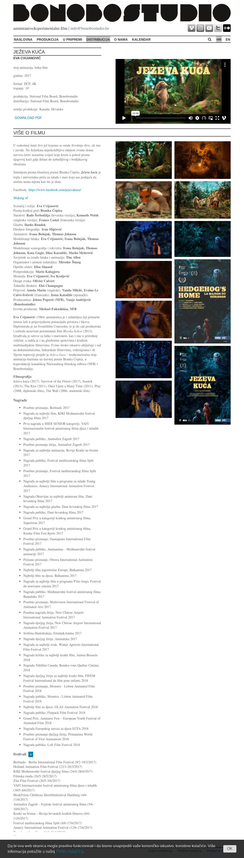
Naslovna (23, 39)
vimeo (191, 28)
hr (219, 39)
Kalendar (141, 39)
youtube (209, 28)
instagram (200, 28)
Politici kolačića (69, 851)
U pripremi (72, 39)
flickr (227, 28)
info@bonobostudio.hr (90, 28)
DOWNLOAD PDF (28, 118)
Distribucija (98, 39)
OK (230, 849)
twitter (218, 28)
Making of (21, 198)
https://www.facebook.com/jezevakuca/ (55, 189)
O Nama (121, 39)
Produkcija (48, 39)
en (228, 39)
